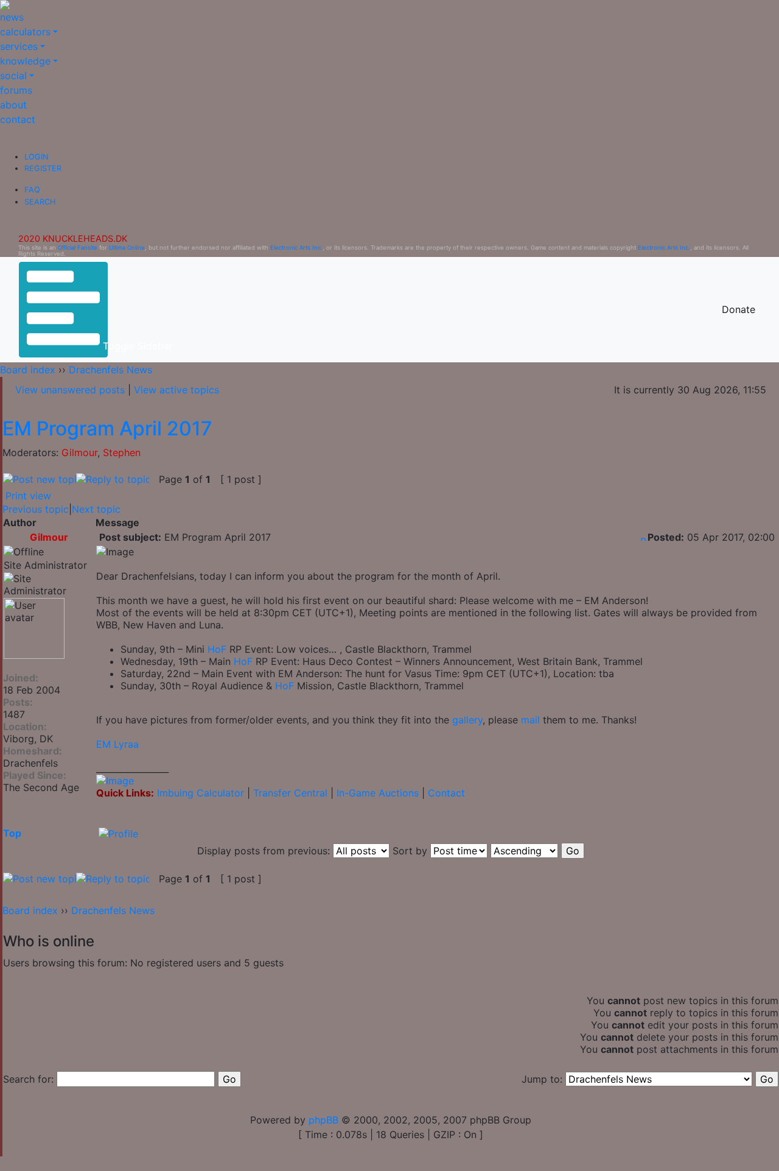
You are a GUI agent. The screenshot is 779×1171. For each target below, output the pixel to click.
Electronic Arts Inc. (296, 247)
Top (12, 833)
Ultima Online (127, 247)
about (13, 105)
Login (36, 156)
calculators (25, 32)
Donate (738, 309)
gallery (467, 720)
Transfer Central (290, 793)
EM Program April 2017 (107, 428)
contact (17, 119)
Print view (28, 496)
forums (16, 90)
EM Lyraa (117, 744)
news (12, 17)
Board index (27, 370)
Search (39, 201)
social (13, 75)
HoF (217, 649)
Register (42, 168)
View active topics (176, 390)
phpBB (323, 1120)
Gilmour (79, 452)
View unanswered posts (70, 390)
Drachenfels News (110, 370)
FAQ (32, 189)
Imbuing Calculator (200, 793)
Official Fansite (77, 247)
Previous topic (35, 509)
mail (530, 720)
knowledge (25, 61)
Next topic (96, 509)
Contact (446, 793)
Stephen (122, 452)
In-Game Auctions (378, 793)
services (19, 46)
